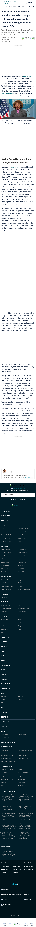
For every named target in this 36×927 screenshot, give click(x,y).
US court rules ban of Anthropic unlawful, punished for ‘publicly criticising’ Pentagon (25, 833)
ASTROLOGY (5, 601)
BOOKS (3, 715)
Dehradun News (22, 560)
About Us (3, 870)
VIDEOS (3, 663)
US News (4, 6)
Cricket (3, 536)
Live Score (4, 539)
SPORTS (3, 700)
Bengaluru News (5, 556)
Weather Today (17, 873)
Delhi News (4, 563)
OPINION (4, 682)
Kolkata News (5, 569)
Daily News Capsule (7, 502)
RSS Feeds (15, 880)
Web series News (6, 597)
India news (21, 6)
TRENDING (4, 649)
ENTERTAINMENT (6, 584)
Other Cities (21, 579)
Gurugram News (22, 563)
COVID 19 (4, 734)
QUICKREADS (5, 729)
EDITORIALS (4, 686)
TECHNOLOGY (5, 696)
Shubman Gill (22, 539)
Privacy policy (5, 873)
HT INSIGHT (4, 719)
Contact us (16, 870)
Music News (4, 590)
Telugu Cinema (22, 783)
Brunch (20, 627)
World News (12, 6)
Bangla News (21, 786)
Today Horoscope (6, 765)
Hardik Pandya (22, 542)
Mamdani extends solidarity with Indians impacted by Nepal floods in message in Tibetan (8, 805)
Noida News (21, 573)
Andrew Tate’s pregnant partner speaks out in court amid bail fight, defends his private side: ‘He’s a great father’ (26, 824)
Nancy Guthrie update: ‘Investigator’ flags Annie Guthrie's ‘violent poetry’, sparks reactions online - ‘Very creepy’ (26, 805)
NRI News (4, 793)
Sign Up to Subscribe (18, 506)
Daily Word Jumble (6, 745)
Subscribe (31, 2)
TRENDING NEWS (6, 754)
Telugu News (4, 789)
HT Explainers (22, 793)
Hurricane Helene (7, 93)
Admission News (5, 612)
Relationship (4, 636)
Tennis (20, 707)
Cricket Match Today (24, 536)
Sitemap (3, 880)
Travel (19, 636)
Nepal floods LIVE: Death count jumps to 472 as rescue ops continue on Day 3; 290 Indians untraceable (8, 842)
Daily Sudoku (4, 741)
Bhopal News (22, 556)
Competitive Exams (6, 616)
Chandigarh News (6, 560)
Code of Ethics (28, 876)
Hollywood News (23, 587)
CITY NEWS (4, 553)
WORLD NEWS (5, 523)
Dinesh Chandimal (6, 549)
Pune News (21, 576)
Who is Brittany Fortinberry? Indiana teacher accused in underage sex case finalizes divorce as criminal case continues (26, 843)
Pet (2, 640)
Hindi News (21, 789)
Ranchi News (4, 579)
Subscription (4, 876)
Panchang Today (22, 762)
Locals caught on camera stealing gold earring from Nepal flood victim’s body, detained (9, 833)
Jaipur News (21, 566)
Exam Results (4, 619)
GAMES (3, 738)
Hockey (3, 707)
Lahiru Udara (21, 549)
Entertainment (31, 6)
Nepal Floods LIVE (6, 757)
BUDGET (3, 668)
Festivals (20, 630)
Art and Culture (5, 627)
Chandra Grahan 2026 (7, 762)
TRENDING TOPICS (6, 773)
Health (3, 633)
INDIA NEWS (5, 528)
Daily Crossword (22, 741)
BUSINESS (4, 654)
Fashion (3, 630)
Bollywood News (6, 587)
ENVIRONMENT (6, 672)
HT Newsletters (28, 873)
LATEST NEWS (5, 518)
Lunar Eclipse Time (23, 765)
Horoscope (4, 604)
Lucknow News (22, 569)
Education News (22, 619)
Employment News (23, 616)
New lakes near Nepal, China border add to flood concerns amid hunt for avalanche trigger (8, 824)
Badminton (4, 704)
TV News (20, 593)
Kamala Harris (15, 167)
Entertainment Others (24, 597)
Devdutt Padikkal (6, 542)
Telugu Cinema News (7, 593)
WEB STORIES (5, 644)
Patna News (4, 576)
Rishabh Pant (21, 545)
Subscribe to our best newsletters (18, 497)
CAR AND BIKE (5, 691)
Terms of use (28, 870)
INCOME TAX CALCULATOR (9, 749)
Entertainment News (7, 786)
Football (20, 704)
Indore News (4, 566)
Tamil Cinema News (23, 590)
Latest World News (9, 799)
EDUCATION (4, 609)
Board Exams (21, 612)
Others (3, 710)
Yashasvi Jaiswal (5, 545)
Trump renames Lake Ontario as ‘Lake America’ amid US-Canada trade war (8, 814)
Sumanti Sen (11, 472)
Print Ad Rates (17, 876)
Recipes (20, 633)
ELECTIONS (4, 724)
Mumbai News (5, 573)
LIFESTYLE (4, 623)
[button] (2, 2)
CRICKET (3, 532)
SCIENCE (3, 677)
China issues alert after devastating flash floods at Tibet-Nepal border (26, 814)
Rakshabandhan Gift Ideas (8, 769)
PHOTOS (3, 658)
